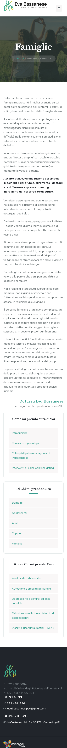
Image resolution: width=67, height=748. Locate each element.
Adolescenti (19, 513)
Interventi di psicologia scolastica (33, 467)
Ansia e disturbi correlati (27, 578)
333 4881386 (16, 703)
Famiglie (17, 543)
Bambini (17, 502)
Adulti (15, 523)
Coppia (16, 533)
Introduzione (19, 433)
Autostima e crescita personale (31, 588)
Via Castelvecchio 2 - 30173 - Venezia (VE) (32, 722)
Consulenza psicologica (26, 443)
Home (20, 58)
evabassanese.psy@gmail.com (26, 708)
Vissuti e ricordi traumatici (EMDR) (33, 627)
